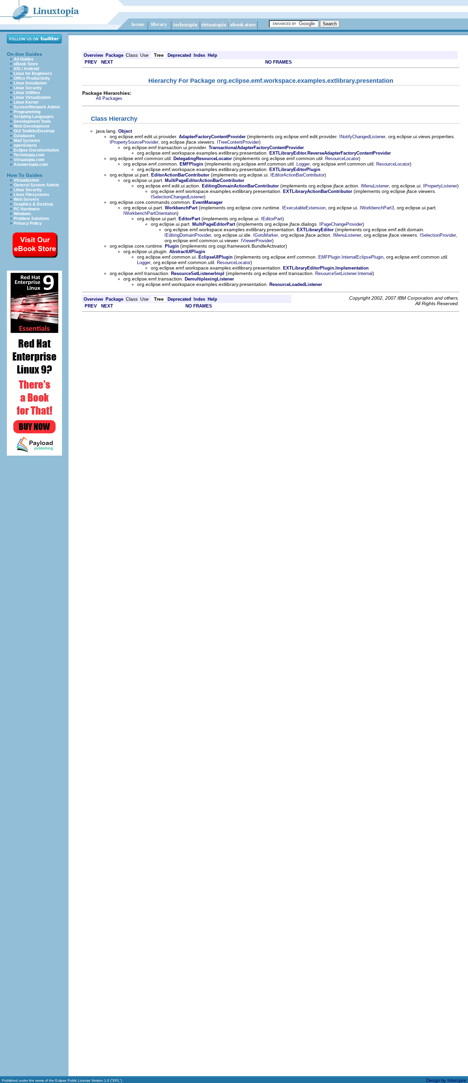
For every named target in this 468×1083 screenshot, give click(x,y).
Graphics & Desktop (33, 204)
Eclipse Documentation (36, 150)
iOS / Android (26, 68)
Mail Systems (27, 140)
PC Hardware (27, 209)
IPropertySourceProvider (134, 142)
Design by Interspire (446, 1080)
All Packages (109, 98)
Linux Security (28, 88)
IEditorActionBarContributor (297, 175)
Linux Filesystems (31, 194)
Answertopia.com (31, 164)
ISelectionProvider (438, 235)
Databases (24, 135)
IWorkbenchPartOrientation (150, 213)
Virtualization (26, 180)
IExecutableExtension (303, 207)
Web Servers (26, 199)
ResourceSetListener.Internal (343, 273)
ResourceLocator (342, 158)
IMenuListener (375, 185)
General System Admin (36, 185)
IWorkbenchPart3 (377, 207)
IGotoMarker (265, 235)
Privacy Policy (28, 223)
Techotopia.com (29, 155)
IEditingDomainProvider (187, 235)
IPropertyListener (440, 185)
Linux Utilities (27, 92)
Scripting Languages (34, 116)
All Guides (24, 59)
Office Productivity (32, 78)
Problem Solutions (31, 218)
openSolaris (25, 145)
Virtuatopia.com (29, 159)
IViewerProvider (256, 240)
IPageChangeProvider (340, 224)
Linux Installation (30, 83)
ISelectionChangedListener (177, 196)
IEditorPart (271, 218)
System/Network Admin (37, 107)
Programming (27, 111)
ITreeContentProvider (238, 142)
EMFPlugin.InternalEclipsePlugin (350, 257)
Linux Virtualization (32, 97)
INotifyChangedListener (362, 136)
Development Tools (32, 121)
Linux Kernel (26, 102)
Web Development (31, 126)
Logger (303, 164)
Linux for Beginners (33, 73)
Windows (22, 213)
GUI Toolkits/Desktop (34, 131)
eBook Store (26, 64)
